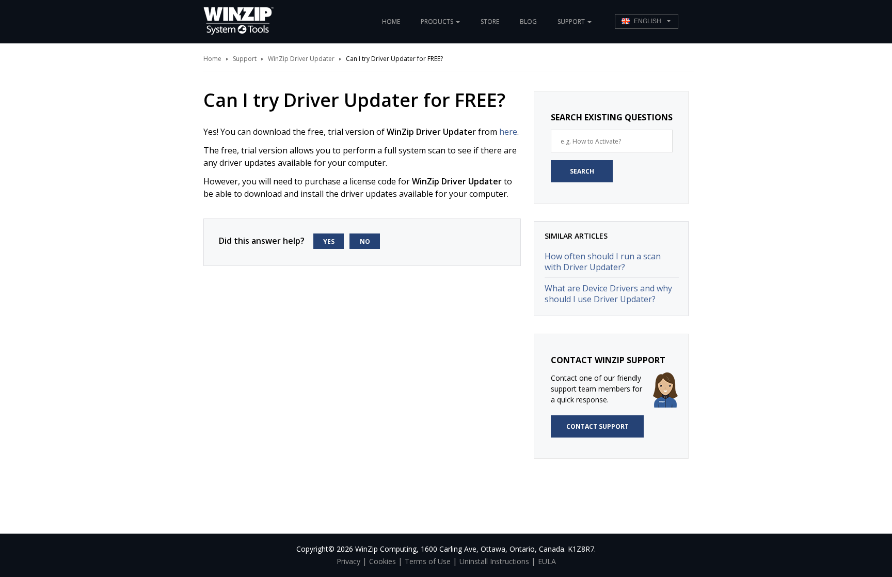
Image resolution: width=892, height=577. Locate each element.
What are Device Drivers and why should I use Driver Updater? (608, 294)
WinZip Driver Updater (301, 58)
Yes (328, 241)
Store (490, 21)
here (508, 131)
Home (391, 21)
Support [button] (572, 21)
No (365, 241)
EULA (547, 561)
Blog (528, 21)
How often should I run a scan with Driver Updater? (603, 262)
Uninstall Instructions (494, 561)
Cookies (382, 561)
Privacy (348, 561)
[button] (646, 21)
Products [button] (438, 21)
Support (245, 58)
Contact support (597, 426)
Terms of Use (428, 561)
